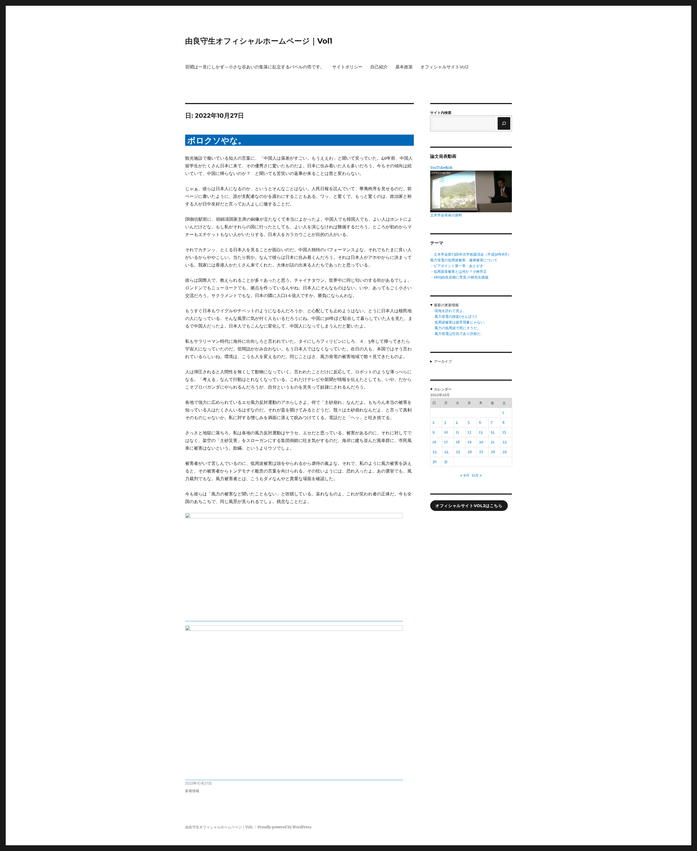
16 (434, 442)
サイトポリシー (347, 66)
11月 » (477, 475)
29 (504, 452)
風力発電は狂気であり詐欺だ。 (459, 333)
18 (458, 442)
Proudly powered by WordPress (284, 827)
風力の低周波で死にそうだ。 (458, 328)
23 (434, 452)
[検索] (503, 123)
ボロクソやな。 (216, 140)
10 (446, 432)
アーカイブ (443, 361)
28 (493, 452)
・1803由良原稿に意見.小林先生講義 (459, 277)
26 (469, 452)
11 (457, 432)
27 (481, 452)
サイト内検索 (440, 112)
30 (434, 461)
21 (492, 442)
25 (458, 452)
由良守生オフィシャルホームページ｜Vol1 (258, 41)
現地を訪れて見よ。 (450, 310)
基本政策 (404, 66)
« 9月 (464, 475)
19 (469, 442)
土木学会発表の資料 (446, 215)
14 (492, 432)
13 (480, 432)
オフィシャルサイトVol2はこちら (468, 505)
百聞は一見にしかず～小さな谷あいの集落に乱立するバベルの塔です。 (255, 66)
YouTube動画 (441, 167)
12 (469, 432)
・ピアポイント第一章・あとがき (456, 266)
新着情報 (192, 791)
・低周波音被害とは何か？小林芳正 (458, 271)
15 (504, 432)
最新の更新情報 (446, 305)
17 (446, 442)
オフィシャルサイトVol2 (444, 66)
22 (504, 442)
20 (481, 442)
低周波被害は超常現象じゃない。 (461, 322)
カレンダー (443, 389)
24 (446, 452)
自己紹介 (379, 66)
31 (446, 461)
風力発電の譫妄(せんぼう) (456, 316)
